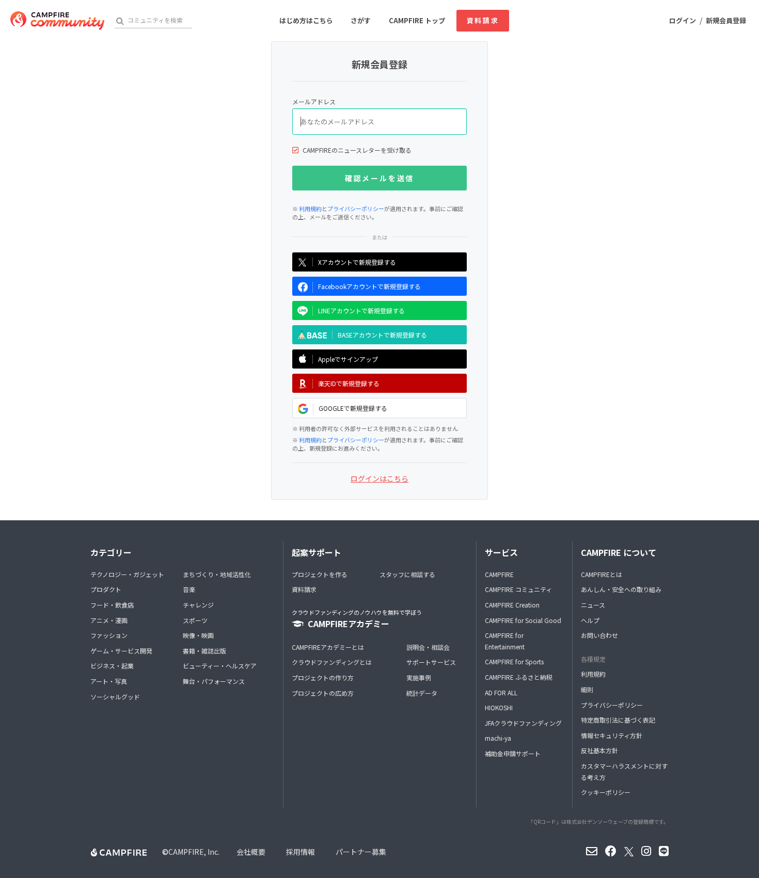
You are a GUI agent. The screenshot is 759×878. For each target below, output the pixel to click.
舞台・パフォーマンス (214, 681)
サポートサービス (431, 662)
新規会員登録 (726, 20)
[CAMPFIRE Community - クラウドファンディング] (57, 20)
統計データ (421, 693)
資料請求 (483, 20)
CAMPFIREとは (601, 574)
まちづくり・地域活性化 (217, 574)
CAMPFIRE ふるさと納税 (518, 677)
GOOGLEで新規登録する (353, 408)
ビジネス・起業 (112, 665)
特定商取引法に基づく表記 (618, 719)
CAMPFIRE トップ (417, 20)
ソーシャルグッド (115, 696)
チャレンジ (198, 604)
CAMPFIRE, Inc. (193, 852)
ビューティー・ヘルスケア (220, 665)
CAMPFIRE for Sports (514, 661)
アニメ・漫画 (109, 620)
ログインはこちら (379, 478)
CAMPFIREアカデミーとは (328, 647)
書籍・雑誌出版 (204, 650)
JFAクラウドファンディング (523, 723)
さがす (361, 20)
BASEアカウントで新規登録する (382, 334)
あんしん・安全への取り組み (621, 589)
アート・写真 (108, 681)
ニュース (593, 604)
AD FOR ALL (501, 692)
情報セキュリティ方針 (611, 735)
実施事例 (418, 677)
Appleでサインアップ (348, 359)
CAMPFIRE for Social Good (523, 620)
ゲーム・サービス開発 (121, 650)
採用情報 (300, 852)
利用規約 (310, 208)
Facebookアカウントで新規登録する (369, 286)
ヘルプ (590, 620)
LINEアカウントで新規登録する (361, 310)
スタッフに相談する (407, 574)
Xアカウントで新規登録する (357, 262)
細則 (587, 689)
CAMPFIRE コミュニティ (518, 589)
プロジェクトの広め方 (323, 693)
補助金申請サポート (513, 753)
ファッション (109, 635)
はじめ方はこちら (306, 20)
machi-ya (498, 737)
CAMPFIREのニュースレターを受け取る (357, 150)
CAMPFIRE (499, 574)
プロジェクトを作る (319, 574)
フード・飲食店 (112, 604)
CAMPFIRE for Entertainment (505, 641)
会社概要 (250, 852)
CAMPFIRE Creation (512, 604)
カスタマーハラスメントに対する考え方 (624, 771)
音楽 (189, 589)
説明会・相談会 (428, 647)
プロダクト (105, 589)
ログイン (682, 20)
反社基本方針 (599, 750)
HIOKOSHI (499, 707)
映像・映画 (198, 635)
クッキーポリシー (605, 792)
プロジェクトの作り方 (323, 677)
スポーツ (195, 620)
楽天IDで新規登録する (349, 383)
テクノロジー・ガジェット (127, 574)
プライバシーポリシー (355, 208)
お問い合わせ (599, 635)
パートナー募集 (361, 852)
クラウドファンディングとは (332, 662)
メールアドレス (314, 101)
